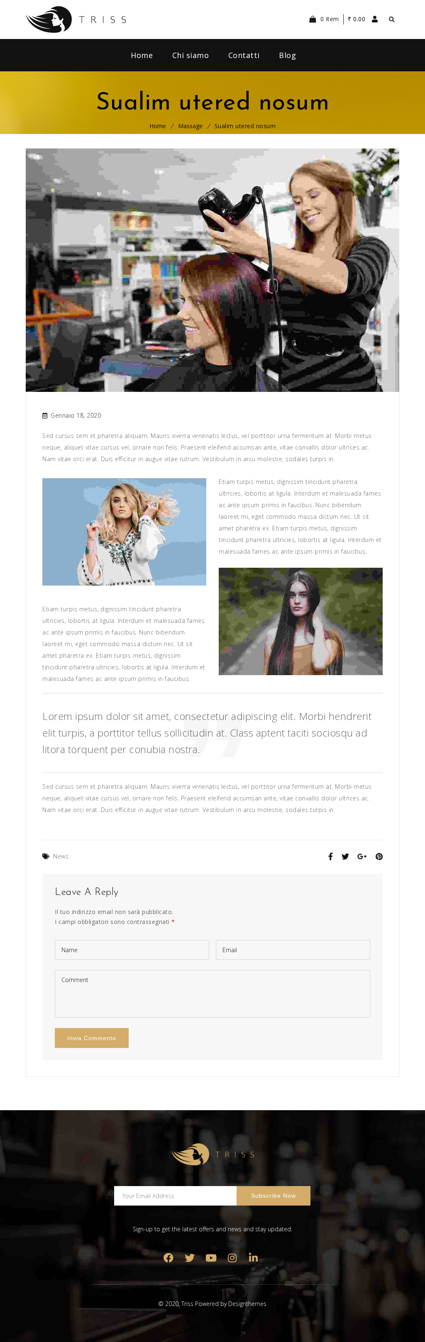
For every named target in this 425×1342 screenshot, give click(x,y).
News (60, 856)
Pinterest (211, 1258)
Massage (190, 126)
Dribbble (232, 1258)
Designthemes (247, 1304)
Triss (187, 1304)
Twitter (190, 1258)
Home (157, 126)
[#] (124, 589)
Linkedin (253, 1258)
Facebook (168, 1258)
